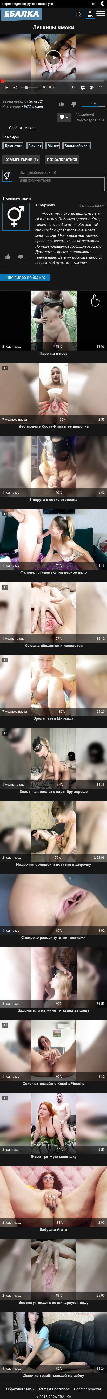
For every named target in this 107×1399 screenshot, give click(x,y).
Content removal (87, 1389)
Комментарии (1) (21, 160)
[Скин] (92, 88)
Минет (53, 146)
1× (73, 87)
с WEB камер (32, 107)
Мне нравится (61, 104)
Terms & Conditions (54, 1389)
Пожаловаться (62, 160)
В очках (35, 146)
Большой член (77, 146)
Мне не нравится (73, 104)
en (94, 4)
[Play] (53, 57)
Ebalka (64, 1397)
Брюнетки (13, 146)
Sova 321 (36, 101)
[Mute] (15, 88)
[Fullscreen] (100, 88)
